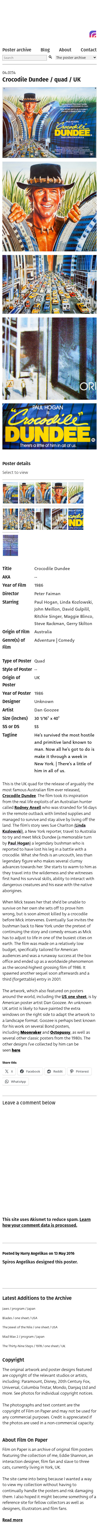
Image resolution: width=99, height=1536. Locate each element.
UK (37, 678)
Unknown (44, 701)
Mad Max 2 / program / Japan (23, 1336)
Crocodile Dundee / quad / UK (41, 79)
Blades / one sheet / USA (19, 1318)
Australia (43, 632)
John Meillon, (48, 609)
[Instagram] (92, 34)
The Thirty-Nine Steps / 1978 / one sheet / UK (33, 1346)
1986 (38, 585)
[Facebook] (84, 34)
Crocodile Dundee (52, 568)
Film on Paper (13, 19)
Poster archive (16, 50)
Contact (89, 50)
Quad (39, 661)
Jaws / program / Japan (18, 1308)
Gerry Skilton (79, 623)
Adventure (44, 640)
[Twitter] (75, 34)
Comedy (66, 640)
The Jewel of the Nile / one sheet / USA (29, 1327)
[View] (10, 492)
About (65, 50)
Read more (12, 1520)
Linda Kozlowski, (76, 602)
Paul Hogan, (47, 602)
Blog (45, 50)
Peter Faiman (47, 594)
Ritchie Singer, (49, 616)
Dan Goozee (46, 710)
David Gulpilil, (76, 609)
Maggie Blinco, (78, 616)
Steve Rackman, (50, 623)
